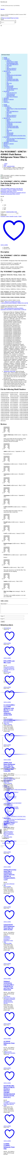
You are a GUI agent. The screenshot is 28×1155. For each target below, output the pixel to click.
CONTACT (6, 102)
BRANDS (9, 65)
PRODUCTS (7, 71)
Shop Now (3, 9)
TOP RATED (10, 87)
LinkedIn (11, 216)
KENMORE (10, 78)
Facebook (3, 216)
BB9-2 (8, 73)
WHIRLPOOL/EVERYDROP (14, 75)
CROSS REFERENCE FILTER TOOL (12, 89)
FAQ (8, 67)
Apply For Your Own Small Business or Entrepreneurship (12, 94)
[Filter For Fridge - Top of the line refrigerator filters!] (10, 18)
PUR (8, 84)
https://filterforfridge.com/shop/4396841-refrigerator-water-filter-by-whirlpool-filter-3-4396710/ (13, 309)
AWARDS (6, 98)
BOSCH (9, 72)
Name (2, 616)
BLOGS (6, 100)
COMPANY (7, 59)
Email (20, 216)
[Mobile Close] (1, 783)
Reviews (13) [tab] (7, 248)
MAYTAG (9, 83)
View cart (3, 780)
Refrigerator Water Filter (9, 371)
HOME (5, 57)
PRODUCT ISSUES (9, 99)
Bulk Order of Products (12, 96)
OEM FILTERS (10, 211)
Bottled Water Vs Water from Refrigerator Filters (12, 62)
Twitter (7, 216)
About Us (9, 60)
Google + (16, 216)
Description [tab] (6, 247)
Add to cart (3, 214)
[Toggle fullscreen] (2, 845)
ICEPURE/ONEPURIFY (13, 80)
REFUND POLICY (11, 69)
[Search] (15, 21)
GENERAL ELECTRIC (12, 79)
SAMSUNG (10, 76)
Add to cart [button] (6, 629)
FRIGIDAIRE (10, 86)
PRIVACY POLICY (11, 68)
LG (7, 82)
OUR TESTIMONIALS (12, 64)
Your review (4, 603)
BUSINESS (6, 91)
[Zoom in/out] (1, 845)
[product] (10, 628)
